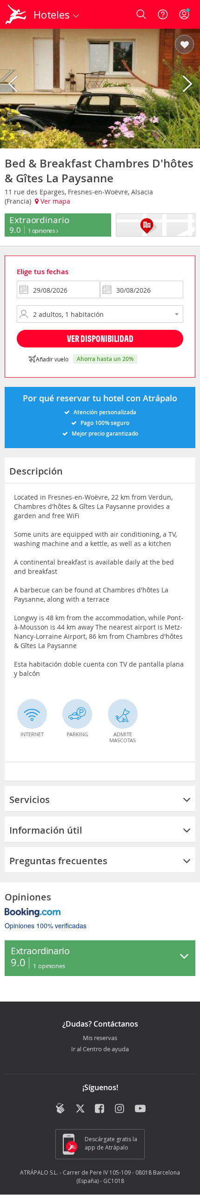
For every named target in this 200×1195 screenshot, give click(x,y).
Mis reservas (100, 1038)
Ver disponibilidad (100, 338)
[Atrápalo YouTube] (140, 1109)
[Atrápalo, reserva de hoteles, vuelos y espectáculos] (16, 14)
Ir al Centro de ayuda (100, 1049)
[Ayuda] (162, 14)
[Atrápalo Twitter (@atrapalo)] (80, 1109)
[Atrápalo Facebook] (100, 1109)
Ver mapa (54, 201)
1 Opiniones (42, 230)
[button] (184, 45)
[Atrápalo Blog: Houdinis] (60, 1108)
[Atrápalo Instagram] (120, 1109)
